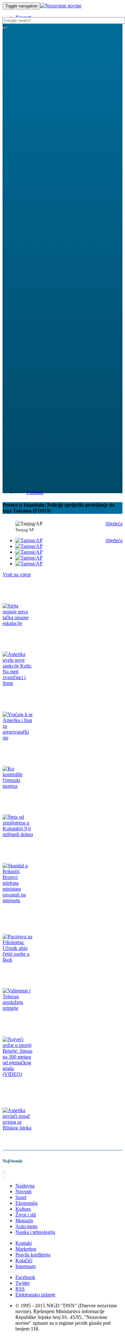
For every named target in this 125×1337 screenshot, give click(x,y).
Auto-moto (26, 1226)
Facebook (25, 1277)
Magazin (24, 1220)
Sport (20, 1197)
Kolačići (23, 1260)
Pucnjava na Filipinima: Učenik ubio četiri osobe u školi (53, 972)
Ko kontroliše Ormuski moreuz (31, 798)
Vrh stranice (17, 1174)
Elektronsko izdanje (35, 1294)
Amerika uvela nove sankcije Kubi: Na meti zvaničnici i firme (58, 695)
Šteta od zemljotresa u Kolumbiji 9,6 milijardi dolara (51, 846)
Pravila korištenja (32, 1254)
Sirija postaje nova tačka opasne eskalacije (41, 635)
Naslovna (25, 1185)
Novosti (23, 1191)
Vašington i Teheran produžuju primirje (39, 1020)
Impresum (25, 1266)
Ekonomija (26, 1203)
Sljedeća (113, 523)
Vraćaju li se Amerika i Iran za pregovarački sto (46, 750)
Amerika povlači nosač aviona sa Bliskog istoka (46, 1140)
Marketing (25, 1249)
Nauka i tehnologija (35, 1232)
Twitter (22, 1283)
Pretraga (35, 492)
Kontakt (23, 1243)
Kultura (23, 1209)
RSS (20, 1289)
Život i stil (25, 1214)
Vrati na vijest (16, 574)
